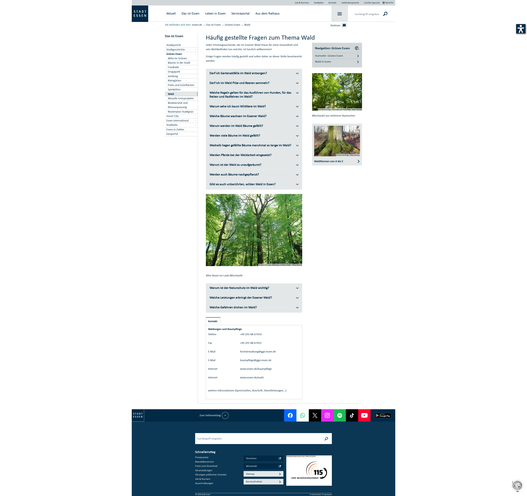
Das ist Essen (213, 24)
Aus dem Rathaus (267, 13)
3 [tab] (288, 477)
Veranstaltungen (203, 470)
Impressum (327, 494)
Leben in (215, 13)
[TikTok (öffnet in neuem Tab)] (352, 415)
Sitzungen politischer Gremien (211, 474)
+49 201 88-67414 (251, 334)
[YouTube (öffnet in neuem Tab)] (364, 415)
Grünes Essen (232, 24)
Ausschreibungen (204, 483)
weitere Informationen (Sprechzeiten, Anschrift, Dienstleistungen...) (247, 390)
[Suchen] (385, 14)
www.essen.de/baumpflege (256, 369)
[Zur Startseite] (140, 13)
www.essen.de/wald (252, 377)
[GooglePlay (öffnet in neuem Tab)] (383, 415)
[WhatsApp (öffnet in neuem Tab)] (302, 415)
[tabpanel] (309, 472)
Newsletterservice (204, 461)
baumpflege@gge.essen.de (255, 360)
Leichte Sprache (372, 2)
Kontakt (332, 2)
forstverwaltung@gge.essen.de (258, 351)
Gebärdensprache (350, 2)
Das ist (190, 13)
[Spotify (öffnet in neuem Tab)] (339, 415)
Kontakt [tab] (212, 321)
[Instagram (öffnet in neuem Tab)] (327, 415)
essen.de (197, 24)
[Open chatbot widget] (517, 486)
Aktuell (171, 13)
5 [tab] (288, 486)
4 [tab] (288, 481)
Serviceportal (240, 13)
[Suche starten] (326, 438)
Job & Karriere (302, 2)
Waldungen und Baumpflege (225, 329)
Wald (247, 24)
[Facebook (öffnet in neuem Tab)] (290, 415)
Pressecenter (202, 457)
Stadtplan (318, 2)
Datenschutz (316, 494)
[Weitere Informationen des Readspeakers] (344, 25)
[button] (388, 2)
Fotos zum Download (206, 465)
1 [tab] (288, 468)
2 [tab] (288, 472)
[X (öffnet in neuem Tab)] (315, 415)
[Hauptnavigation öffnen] (339, 13)
